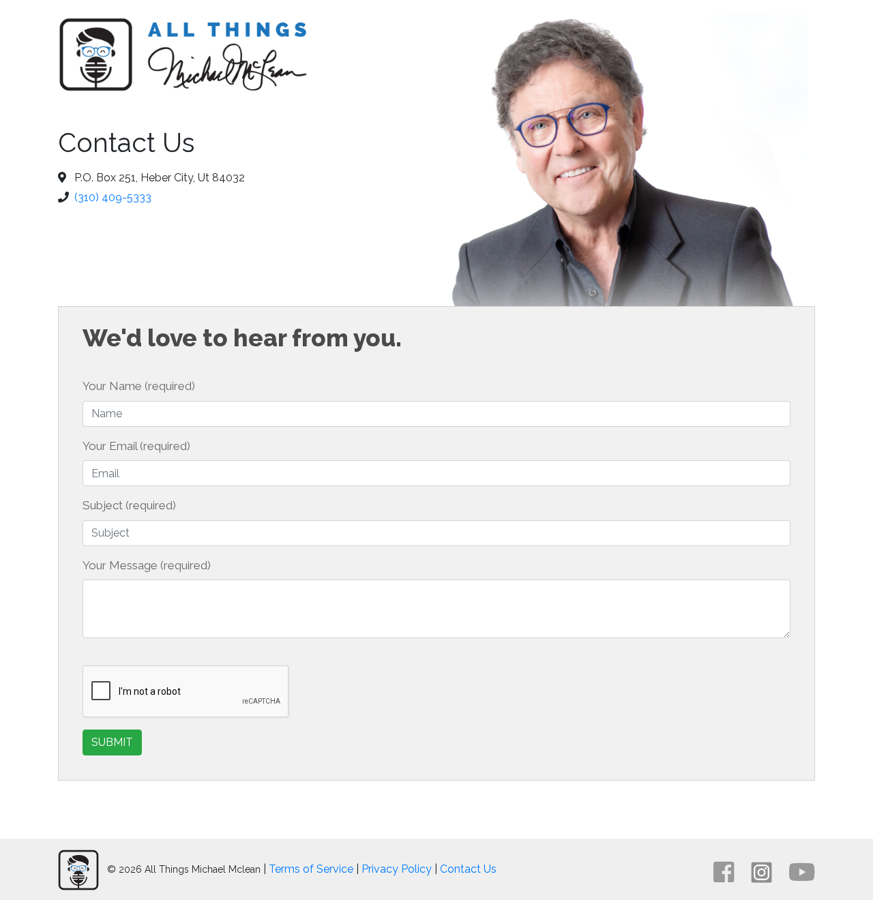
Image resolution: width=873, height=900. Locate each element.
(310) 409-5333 (112, 197)
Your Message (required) (147, 565)
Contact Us (468, 868)
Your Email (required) (136, 446)
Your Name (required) (139, 386)
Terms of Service (311, 868)
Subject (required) (129, 505)
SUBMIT (112, 742)
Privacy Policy (396, 868)
